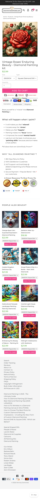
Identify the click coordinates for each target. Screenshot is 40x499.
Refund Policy (9, 374)
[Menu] (36, 10)
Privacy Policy (9, 372)
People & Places (10, 429)
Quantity (5, 82)
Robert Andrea (9, 461)
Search (6, 361)
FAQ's (6, 381)
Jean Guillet (8, 468)
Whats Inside (18, 104)
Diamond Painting (11, 441)
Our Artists (8, 447)
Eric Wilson (8, 449)
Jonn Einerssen (10, 470)
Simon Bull (8, 458)
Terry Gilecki (8, 456)
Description (7, 104)
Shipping (27, 104)
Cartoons (7, 436)
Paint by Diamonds (22, 482)
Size (3, 75)
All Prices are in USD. (12, 388)
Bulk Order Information (13, 386)
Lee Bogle (8, 465)
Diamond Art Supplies (12, 434)
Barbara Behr (9, 451)
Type (18, 75)
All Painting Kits (10, 439)
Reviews (7, 365)
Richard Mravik (9, 454)
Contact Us (8, 370)
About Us (7, 367)
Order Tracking (9, 363)
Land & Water (9, 432)
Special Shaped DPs (11, 427)
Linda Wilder (9, 463)
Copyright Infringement (13, 384)
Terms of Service (10, 377)
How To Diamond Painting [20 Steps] (18, 399)
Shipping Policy (10, 379)
